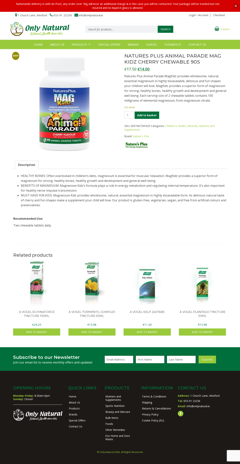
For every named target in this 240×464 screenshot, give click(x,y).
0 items (225, 29)
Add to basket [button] (36, 332)
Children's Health (175, 126)
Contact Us (197, 44)
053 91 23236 (62, 15)
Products (79, 44)
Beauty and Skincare (117, 412)
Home (38, 44)
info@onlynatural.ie (91, 15)
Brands (133, 44)
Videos (151, 44)
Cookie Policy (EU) (153, 420)
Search (165, 29)
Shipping (147, 402)
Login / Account (198, 15)
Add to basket (147, 115)
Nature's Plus (141, 136)
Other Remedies (115, 430)
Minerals (192, 126)
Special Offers (109, 44)
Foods (109, 424)
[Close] (235, 6)
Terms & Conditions (154, 396)
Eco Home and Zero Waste (117, 437)
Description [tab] (26, 165)
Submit (207, 359)
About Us (57, 44)
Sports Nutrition (115, 406)
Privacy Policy (150, 414)
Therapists (172, 44)
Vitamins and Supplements (113, 398)
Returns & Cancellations (156, 408)
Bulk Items (111, 418)
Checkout (219, 15)
